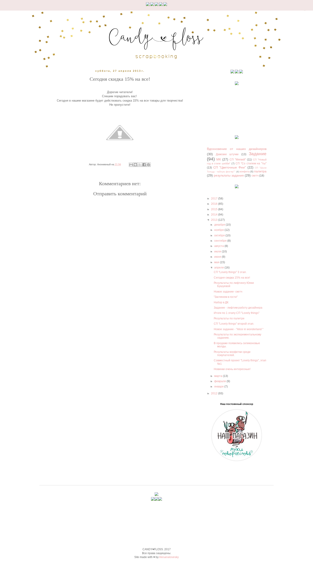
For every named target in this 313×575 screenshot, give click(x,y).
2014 (214, 214)
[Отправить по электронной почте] (131, 164)
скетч (255, 175)
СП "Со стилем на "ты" (251, 163)
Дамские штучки (227, 154)
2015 (214, 209)
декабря (220, 224)
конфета (245, 171)
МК (218, 159)
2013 (214, 219)
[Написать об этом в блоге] (135, 164)
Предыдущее (174, 320)
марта (218, 376)
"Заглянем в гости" (226, 297)
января (219, 386)
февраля (220, 381)
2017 (214, 198)
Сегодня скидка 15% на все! (232, 277)
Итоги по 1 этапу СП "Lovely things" (236, 313)
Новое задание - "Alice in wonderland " (238, 329)
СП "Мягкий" (238, 159)
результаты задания (229, 175)
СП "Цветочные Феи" (229, 167)
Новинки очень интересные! (232, 369)
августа (219, 246)
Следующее (65, 320)
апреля (219, 267)
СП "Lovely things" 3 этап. (230, 272)
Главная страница (128, 320)
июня (218, 256)
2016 (214, 203)
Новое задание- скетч (228, 291)
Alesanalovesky (169, 557)
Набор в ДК (221, 302)
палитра (260, 171)
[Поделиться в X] (139, 164)
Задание (257, 153)
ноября (219, 230)
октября (219, 235)
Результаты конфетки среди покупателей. (232, 353)
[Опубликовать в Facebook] (144, 164)
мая (217, 262)
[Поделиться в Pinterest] (148, 164)
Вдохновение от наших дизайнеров (236, 149)
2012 (214, 393)
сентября (220, 240)
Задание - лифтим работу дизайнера (238, 307)
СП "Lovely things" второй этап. (234, 323)
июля (218, 251)
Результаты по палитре (229, 318)
